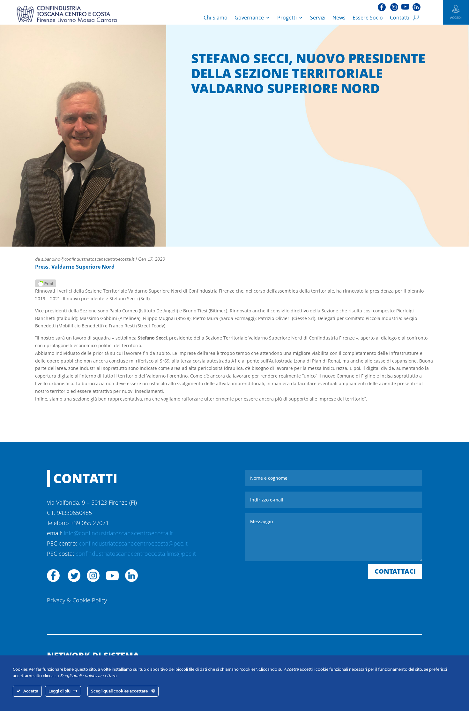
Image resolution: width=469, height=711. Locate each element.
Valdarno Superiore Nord (83, 266)
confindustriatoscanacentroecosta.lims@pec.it (136, 553)
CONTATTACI (395, 571)
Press (41, 266)
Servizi (317, 17)
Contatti (399, 17)
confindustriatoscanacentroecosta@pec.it (133, 543)
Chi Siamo (215, 17)
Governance (249, 17)
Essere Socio (368, 17)
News (339, 17)
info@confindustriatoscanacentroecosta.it (118, 533)
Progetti (287, 17)
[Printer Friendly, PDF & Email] (45, 283)
